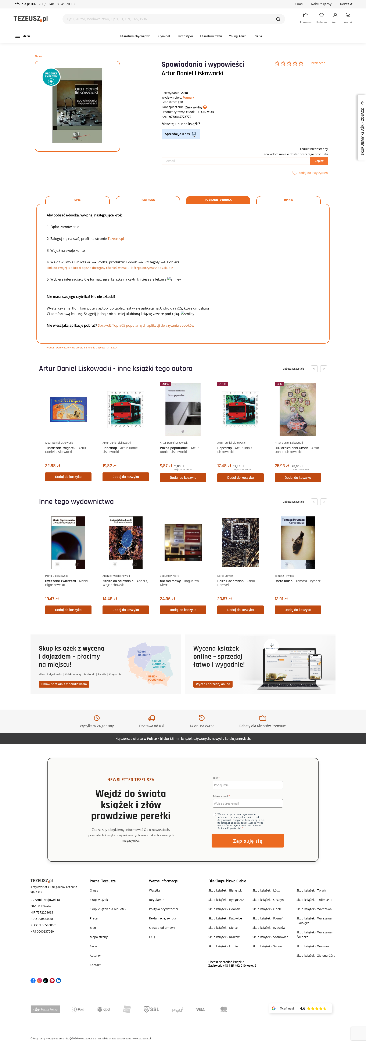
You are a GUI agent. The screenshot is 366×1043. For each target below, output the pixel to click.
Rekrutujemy (321, 4)
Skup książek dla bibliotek (108, 909)
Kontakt (346, 4)
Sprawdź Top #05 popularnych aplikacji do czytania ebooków (146, 325)
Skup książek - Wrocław (313, 946)
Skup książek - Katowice (225, 918)
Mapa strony (99, 937)
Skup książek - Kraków (224, 937)
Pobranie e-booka (218, 200)
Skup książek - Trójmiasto (314, 900)
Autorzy (95, 956)
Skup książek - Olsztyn (268, 900)
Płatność (148, 200)
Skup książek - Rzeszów (268, 928)
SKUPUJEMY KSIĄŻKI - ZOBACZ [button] (362, 131)
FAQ (152, 937)
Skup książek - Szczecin (268, 946)
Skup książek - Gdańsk (224, 909)
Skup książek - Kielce (223, 928)
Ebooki (39, 56)
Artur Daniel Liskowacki (192, 73)
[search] (278, 19)
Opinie (288, 200)
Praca (94, 918)
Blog (93, 928)
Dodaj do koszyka (68, 476)
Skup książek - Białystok (225, 890)
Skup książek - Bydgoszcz (226, 900)
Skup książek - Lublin (223, 946)
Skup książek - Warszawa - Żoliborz (315, 934)
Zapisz (319, 161)
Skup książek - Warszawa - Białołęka (315, 920)
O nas (298, 4)
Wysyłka (154, 890)
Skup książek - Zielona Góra (316, 956)
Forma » (188, 97)
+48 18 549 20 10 (61, 4)
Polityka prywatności (163, 909)
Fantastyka (185, 36)
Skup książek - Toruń (311, 890)
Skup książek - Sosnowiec (270, 937)
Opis (77, 200)
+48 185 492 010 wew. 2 (239, 965)
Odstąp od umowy (162, 928)
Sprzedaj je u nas (177, 134)
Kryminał (164, 36)
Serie (258, 36)
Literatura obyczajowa (135, 36)
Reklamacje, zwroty (162, 918)
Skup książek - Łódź (266, 890)
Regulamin (156, 900)
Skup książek (99, 900)
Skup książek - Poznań (268, 918)
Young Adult (237, 36)
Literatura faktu (211, 36)
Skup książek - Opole (267, 909)
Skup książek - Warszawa (314, 909)
